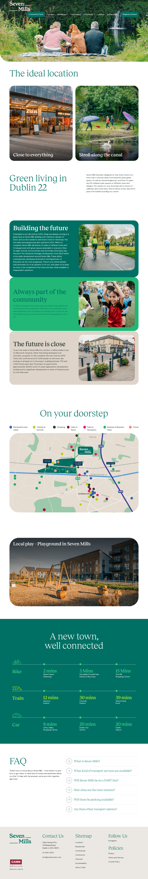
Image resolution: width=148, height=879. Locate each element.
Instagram (112, 840)
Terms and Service (116, 857)
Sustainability (112, 14)
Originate (20, 869)
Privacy (111, 853)
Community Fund (36, 14)
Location (50, 14)
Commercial (76, 14)
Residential (62, 14)
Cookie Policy (114, 862)
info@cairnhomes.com (51, 857)
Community (89, 14)
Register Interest (130, 14)
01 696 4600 (48, 852)
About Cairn (80, 867)
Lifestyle (101, 14)
